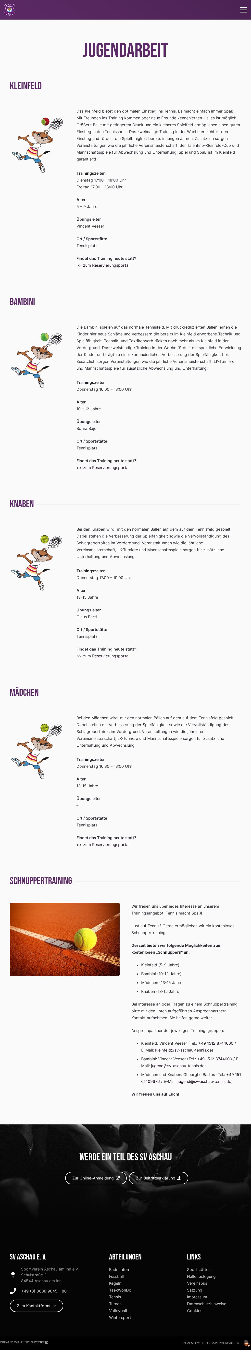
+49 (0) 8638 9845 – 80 (44, 1291)
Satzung (194, 1290)
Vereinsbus (197, 1283)
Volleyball (118, 1310)
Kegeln (115, 1283)
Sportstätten (199, 1269)
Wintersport (120, 1317)
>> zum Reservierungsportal (102, 265)
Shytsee (38, 1342)
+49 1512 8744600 (215, 1043)
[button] (243, 9)
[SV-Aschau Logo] (9, 10)
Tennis (115, 1296)
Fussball (116, 1276)
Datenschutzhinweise (206, 1303)
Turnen (115, 1303)
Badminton (119, 1269)
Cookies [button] (194, 1310)
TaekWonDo (120, 1290)
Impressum (197, 1296)
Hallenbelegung (201, 1276)
